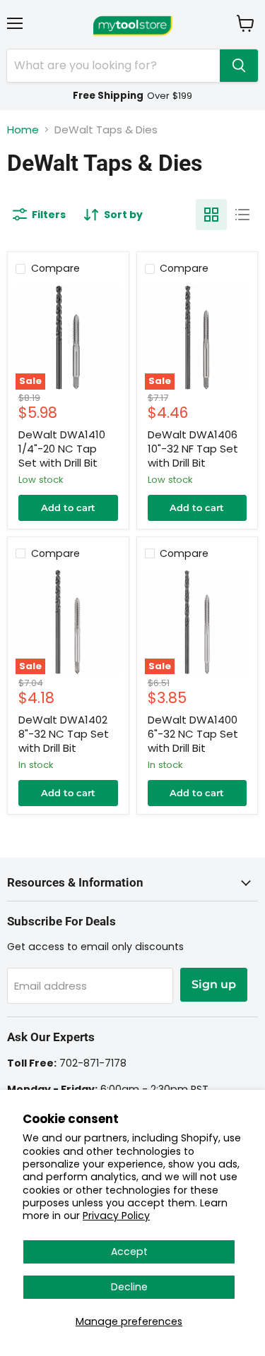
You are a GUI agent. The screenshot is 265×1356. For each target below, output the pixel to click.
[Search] (239, 65)
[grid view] (211, 214)
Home (23, 130)
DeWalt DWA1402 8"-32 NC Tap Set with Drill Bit (63, 733)
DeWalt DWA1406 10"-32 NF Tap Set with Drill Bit (193, 448)
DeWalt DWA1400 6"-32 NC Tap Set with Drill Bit (193, 733)
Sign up (214, 984)
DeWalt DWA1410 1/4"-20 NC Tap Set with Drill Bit (61, 448)
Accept (129, 1251)
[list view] (242, 214)
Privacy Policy (116, 1215)
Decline (129, 1287)
